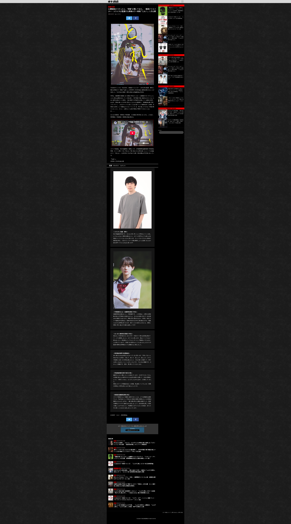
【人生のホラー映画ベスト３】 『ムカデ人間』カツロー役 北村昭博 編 (133, 463)
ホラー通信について (167, 512)
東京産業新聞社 (145, 518)
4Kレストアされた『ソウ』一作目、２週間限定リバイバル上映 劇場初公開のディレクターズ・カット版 (175, 28)
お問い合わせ (174, 512)
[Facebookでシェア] (136, 18)
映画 (113, 6)
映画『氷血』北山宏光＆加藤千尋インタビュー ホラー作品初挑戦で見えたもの (175, 77)
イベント (116, 468)
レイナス (118, 14)
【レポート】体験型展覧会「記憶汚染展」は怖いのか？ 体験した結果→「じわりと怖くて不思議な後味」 (175, 121)
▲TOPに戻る (180, 512)
